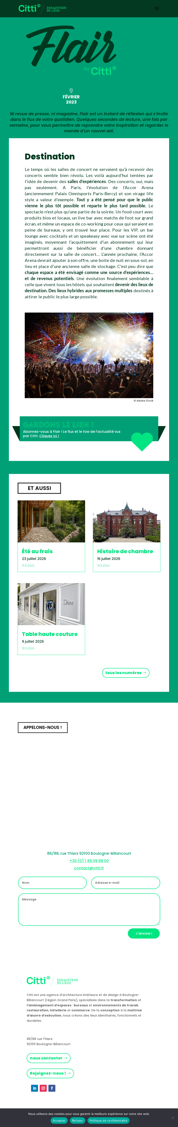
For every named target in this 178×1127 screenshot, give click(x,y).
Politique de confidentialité (108, 1120)
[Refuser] (172, 1118)
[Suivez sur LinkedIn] (34, 1088)
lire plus (28, 565)
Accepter (59, 1120)
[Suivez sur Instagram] (43, 1088)
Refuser (77, 1120)
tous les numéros (123, 672)
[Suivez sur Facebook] (51, 1088)
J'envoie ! (143, 933)
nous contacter (46, 1058)
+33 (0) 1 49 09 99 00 (89, 860)
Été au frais (37, 551)
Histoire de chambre (125, 551)
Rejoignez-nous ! (48, 1073)
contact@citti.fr (89, 868)
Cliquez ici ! (49, 435)
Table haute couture (49, 634)
